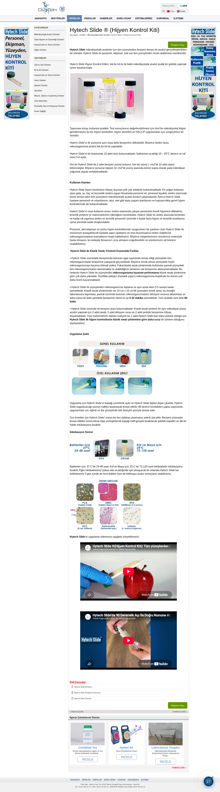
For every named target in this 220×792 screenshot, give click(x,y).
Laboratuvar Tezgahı (166, 747)
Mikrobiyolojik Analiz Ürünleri (47, 34)
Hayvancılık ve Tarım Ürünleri (47, 45)
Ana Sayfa (74, 35)
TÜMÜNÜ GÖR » (179, 768)
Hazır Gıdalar (40, 80)
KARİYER (121, 780)
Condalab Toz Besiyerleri (87, 747)
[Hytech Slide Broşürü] (129, 689)
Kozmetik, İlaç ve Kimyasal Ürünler (49, 106)
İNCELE (87, 759)
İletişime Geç (177, 45)
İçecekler (38, 91)
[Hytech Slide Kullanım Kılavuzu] (129, 695)
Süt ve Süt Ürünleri (42, 65)
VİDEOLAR (90, 18)
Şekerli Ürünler (41, 85)
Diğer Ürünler (40, 50)
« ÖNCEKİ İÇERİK (76, 712)
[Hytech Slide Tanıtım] (129, 701)
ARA (184, 6)
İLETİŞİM (178, 18)
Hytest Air (126, 747)
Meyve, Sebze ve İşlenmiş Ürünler (49, 96)
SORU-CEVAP (123, 18)
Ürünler (83, 35)
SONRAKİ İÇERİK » (179, 712)
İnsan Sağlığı (40, 111)
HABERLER (106, 18)
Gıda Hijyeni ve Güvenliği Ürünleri (49, 39)
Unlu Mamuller (40, 101)
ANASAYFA (41, 18)
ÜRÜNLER (74, 18)
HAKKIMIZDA (133, 780)
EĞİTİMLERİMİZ (143, 18)
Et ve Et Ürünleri (41, 70)
